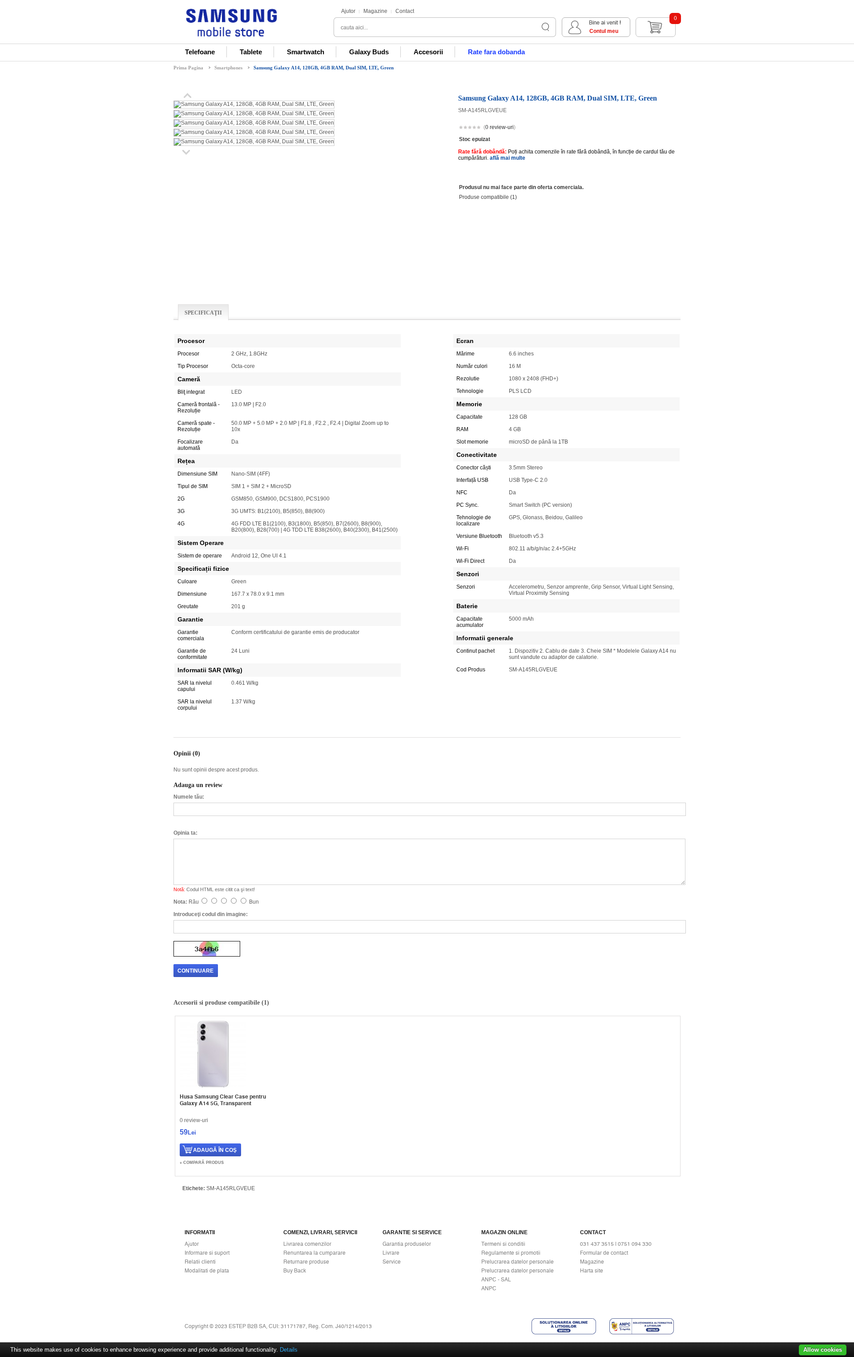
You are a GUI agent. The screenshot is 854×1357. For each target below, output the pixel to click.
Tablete (251, 52)
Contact (404, 11)
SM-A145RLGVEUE (230, 1188)
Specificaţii (203, 313)
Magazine (375, 11)
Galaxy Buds (369, 52)
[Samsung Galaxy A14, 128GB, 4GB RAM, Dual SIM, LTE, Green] (254, 104)
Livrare (391, 1253)
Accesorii (428, 52)
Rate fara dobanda (496, 52)
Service (392, 1261)
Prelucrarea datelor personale (517, 1261)
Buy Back (294, 1270)
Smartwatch (305, 52)
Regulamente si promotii (510, 1253)
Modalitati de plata (207, 1270)
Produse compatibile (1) (488, 197)
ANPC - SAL (496, 1279)
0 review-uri (499, 127)
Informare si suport (207, 1253)
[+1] (659, 128)
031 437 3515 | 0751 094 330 (616, 1244)
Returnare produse (306, 1261)
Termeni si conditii (503, 1244)
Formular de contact (604, 1253)
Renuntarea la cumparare (314, 1253)
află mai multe (507, 158)
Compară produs (203, 1162)
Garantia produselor (407, 1244)
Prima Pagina (188, 67)
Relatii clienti (200, 1261)
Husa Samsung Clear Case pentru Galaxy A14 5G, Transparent (223, 1100)
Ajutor (348, 11)
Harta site (591, 1270)
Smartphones (228, 67)
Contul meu (603, 31)
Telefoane (200, 52)
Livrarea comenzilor (307, 1244)
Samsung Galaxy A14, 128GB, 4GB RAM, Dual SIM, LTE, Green (324, 67)
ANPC (488, 1288)
